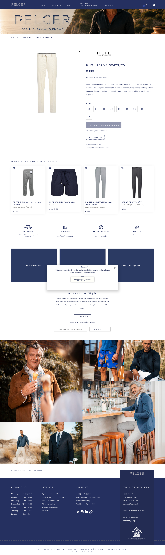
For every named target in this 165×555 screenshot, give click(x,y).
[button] (79, 51)
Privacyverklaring (48, 504)
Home (14, 38)
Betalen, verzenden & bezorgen (54, 497)
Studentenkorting (83, 501)
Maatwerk (85, 3)
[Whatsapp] (90, 511)
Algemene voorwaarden (51, 494)
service (137, 231)
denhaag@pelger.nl (130, 504)
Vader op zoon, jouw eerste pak (88, 497)
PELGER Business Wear (50, 501)
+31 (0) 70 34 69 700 (130, 501)
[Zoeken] (147, 4)
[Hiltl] (103, 62)
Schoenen (56, 6)
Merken (70, 6)
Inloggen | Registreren (84, 494)
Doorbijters (91, 552)
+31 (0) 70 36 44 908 (130, 517)
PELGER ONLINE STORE (50, 549)
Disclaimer (100, 549)
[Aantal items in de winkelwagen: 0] (152, 4)
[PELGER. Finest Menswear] (18, 5)
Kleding (41, 6)
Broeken (99, 148)
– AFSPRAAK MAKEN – (89, 6)
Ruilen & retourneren (50, 507)
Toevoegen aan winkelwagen (103, 125)
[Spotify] (77, 511)
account (65, 231)
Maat (88, 103)
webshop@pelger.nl (130, 521)
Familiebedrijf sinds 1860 (85, 504)
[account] (65, 227)
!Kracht (78, 552)
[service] (137, 227)
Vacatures (110, 6)
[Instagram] (82, 511)
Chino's (106, 148)
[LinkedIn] (86, 511)
